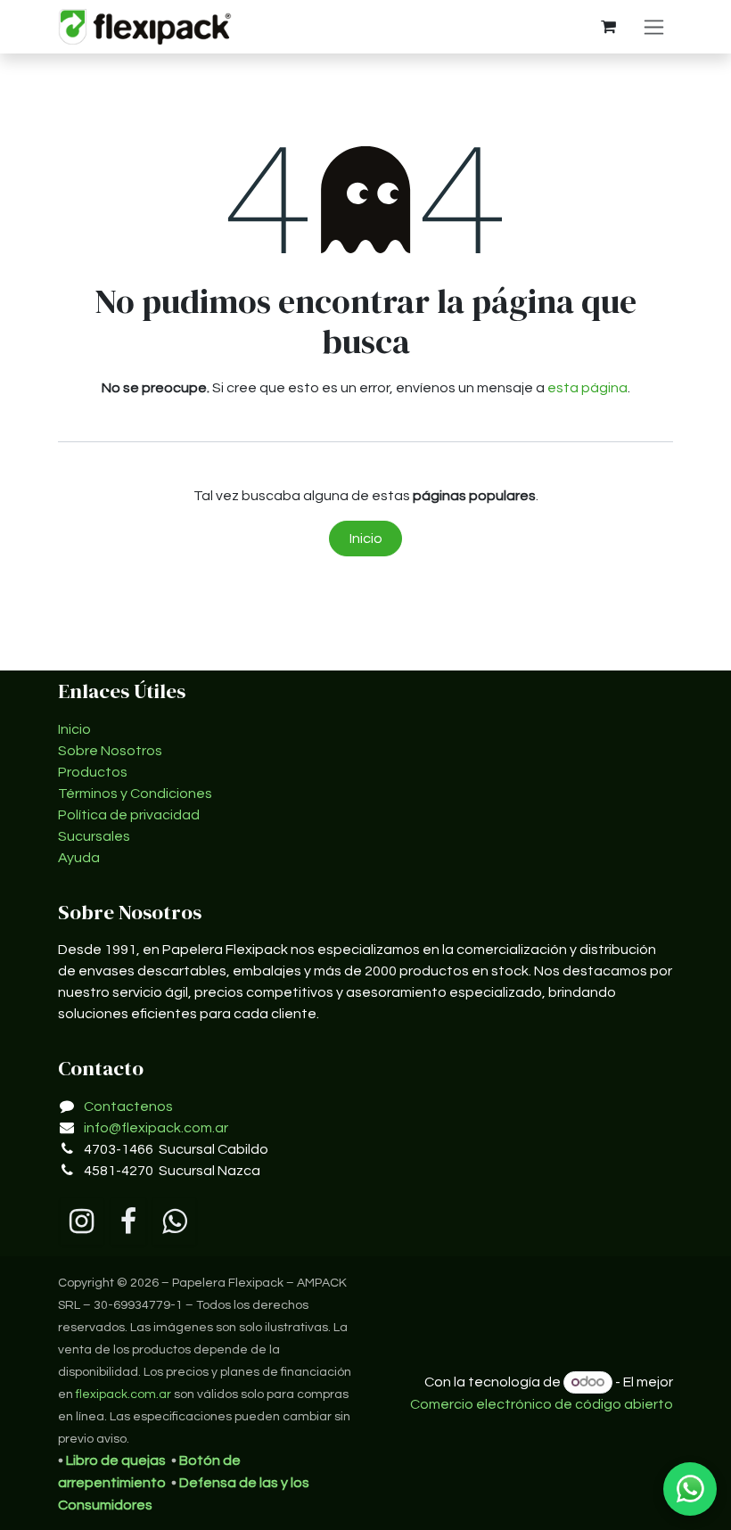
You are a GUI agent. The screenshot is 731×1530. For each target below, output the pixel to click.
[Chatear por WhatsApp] (690, 1489)
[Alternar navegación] (654, 26)
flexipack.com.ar (123, 1394)
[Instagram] (82, 1221)
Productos (92, 772)
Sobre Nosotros (110, 751)
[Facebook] (128, 1221)
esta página (587, 388)
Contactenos (128, 1106)
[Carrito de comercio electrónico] (608, 26)
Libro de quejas (116, 1460)
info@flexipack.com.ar (156, 1128)
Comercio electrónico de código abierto (541, 1404)
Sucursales (94, 836)
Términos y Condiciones (135, 793)
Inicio (365, 538)
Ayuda (79, 858)
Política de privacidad (129, 815)
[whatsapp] (174, 1221)
